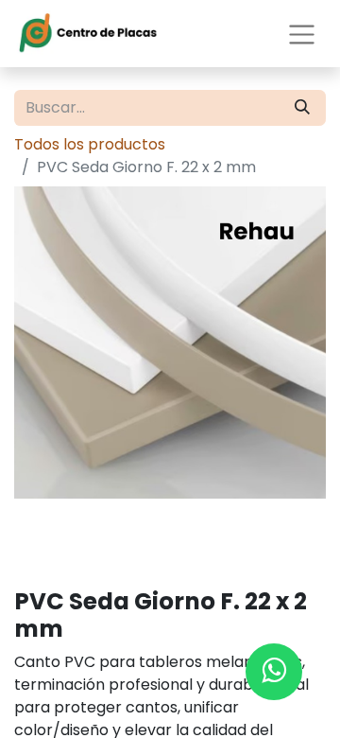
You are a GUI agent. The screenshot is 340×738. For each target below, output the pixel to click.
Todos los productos (89, 144)
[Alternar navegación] (302, 33)
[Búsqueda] (302, 108)
